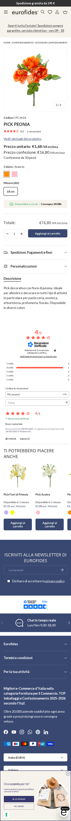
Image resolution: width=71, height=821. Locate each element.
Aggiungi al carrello (47, 233)
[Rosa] (38, 512)
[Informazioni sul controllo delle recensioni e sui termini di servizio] (55, 350)
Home (7, 42)
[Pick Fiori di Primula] (18, 476)
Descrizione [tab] (12, 278)
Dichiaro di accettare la (38, 581)
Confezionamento (23, 42)
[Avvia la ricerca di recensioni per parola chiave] (66, 402)
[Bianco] (44, 512)
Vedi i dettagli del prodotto (22, 139)
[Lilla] (6, 512)
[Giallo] (12, 512)
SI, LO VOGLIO (19, 799)
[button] (65, 12)
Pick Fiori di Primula (16, 494)
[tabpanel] (35, 300)
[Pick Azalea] (50, 476)
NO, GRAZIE (19, 806)
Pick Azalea (43, 494)
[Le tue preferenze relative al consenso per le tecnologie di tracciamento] (6, 814)
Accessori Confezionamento (52, 42)
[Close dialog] (68, 773)
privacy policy (55, 581)
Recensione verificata (18, 418)
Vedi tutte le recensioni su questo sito (38, 356)
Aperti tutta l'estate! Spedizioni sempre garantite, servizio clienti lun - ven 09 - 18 (35, 28)
